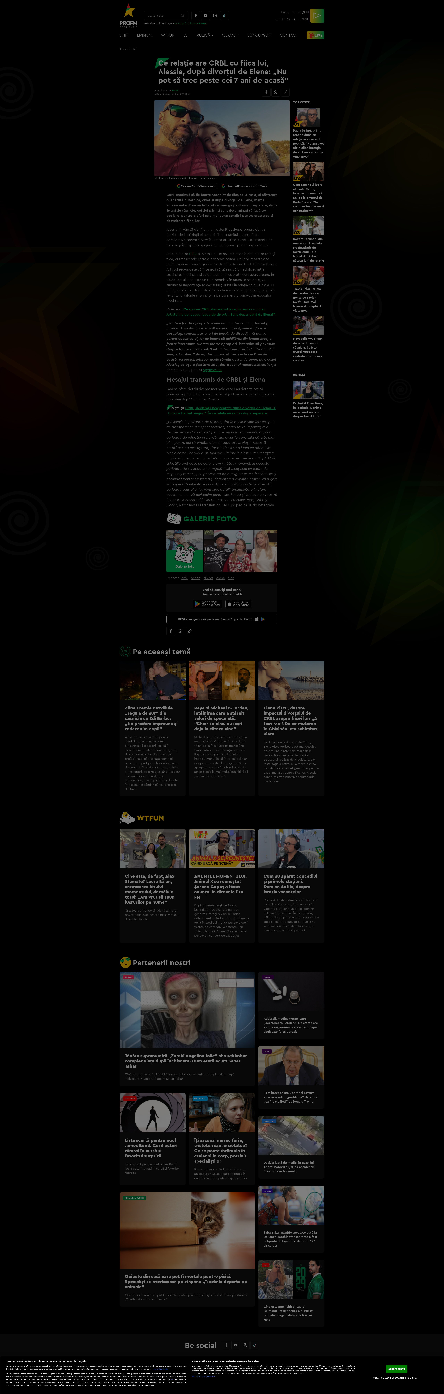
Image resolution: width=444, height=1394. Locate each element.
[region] (222, 1375)
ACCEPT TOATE (396, 1368)
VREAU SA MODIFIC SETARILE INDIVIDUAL (395, 1378)
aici (172, 1379)
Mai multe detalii (160, 1369)
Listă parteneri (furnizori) (203, 1376)
